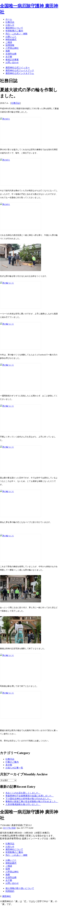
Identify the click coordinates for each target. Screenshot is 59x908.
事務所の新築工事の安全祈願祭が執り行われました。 (31, 801)
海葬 (7, 874)
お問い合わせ (12, 883)
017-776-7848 (9, 828)
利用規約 (9, 891)
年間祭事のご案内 (14, 852)
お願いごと (10, 860)
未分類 (8, 765)
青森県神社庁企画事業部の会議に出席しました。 (29, 796)
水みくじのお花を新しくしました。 (23, 793)
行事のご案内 (12, 762)
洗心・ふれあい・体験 (16, 855)
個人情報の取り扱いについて (19, 888)
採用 (7, 869)
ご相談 (8, 866)
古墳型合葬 (10, 877)
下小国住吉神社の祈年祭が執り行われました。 (28, 798)
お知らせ (9, 846)
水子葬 (8, 880)
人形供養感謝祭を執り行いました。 (23, 804)
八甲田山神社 (12, 872)
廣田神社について (14, 849)
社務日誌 (15, 103)
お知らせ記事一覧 (14, 768)
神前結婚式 (10, 863)
